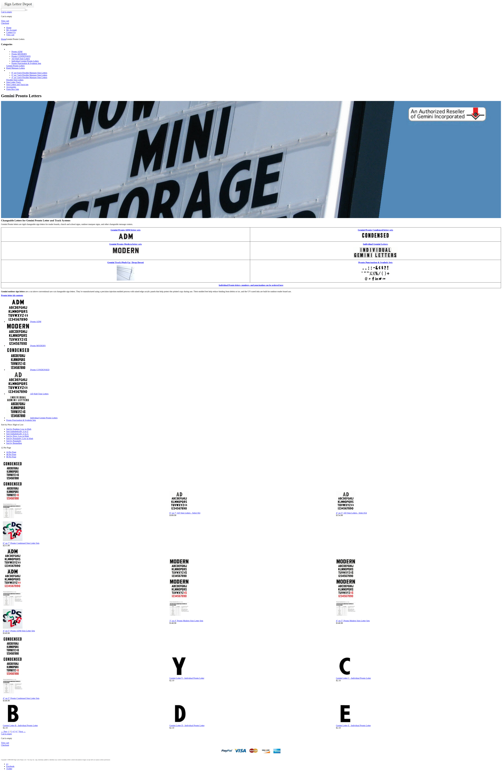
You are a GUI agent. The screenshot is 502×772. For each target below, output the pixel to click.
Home (8, 28)
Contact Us (11, 32)
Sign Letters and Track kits (17, 84)
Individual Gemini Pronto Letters (25, 61)
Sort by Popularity (13, 441)
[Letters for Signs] (17, 7)
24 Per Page (11, 452)
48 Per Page (11, 454)
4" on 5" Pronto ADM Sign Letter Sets (19, 631)
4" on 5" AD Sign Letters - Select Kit (351, 513)
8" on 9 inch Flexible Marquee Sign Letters (29, 73)
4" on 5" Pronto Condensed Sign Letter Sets (21, 698)
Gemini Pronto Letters (15, 66)
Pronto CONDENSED (21, 56)
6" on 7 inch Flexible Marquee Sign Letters (29, 75)
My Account (11, 30)
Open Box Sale (12, 89)
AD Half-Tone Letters (21, 59)
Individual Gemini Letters (375, 244)
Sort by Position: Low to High (18, 429)
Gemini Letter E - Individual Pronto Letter (353, 725)
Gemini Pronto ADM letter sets (126, 230)
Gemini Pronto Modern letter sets (125, 244)
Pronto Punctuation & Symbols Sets (26, 63)
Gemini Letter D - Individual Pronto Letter (186, 725)
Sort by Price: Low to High (17, 436)
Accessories (11, 87)
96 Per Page (11, 457)
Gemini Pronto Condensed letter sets (375, 230)
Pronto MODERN (19, 54)
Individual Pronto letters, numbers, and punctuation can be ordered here (251, 285)
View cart (5, 21)
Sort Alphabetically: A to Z (17, 431)
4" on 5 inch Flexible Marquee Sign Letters (29, 77)
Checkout (5, 23)
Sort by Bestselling (14, 443)
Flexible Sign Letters (14, 80)
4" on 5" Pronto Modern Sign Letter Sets (353, 621)
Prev (4, 731)
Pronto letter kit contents (12, 295)
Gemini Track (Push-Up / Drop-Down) (125, 262)
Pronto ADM (17, 51)
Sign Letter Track (13, 82)
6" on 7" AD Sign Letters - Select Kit (184, 513)
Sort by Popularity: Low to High (19, 438)
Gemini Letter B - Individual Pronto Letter (20, 725)
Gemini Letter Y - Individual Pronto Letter (186, 678)
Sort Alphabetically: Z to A (17, 434)
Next (22, 731)
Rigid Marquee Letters (15, 68)
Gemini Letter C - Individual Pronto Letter (353, 678)
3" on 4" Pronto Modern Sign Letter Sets (186, 621)
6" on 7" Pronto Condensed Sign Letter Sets (21, 543)
